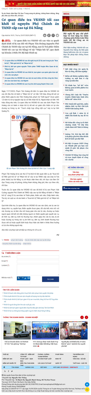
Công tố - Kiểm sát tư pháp (12, 9)
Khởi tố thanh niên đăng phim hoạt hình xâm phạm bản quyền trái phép (28, 293)
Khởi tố (27, 9)
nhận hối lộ (27, 243)
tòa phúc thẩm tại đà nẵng (12, 243)
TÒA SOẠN (15, 367)
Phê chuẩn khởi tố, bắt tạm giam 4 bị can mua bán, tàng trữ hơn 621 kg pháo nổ (31, 300)
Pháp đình (59, 354)
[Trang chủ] (4, 367)
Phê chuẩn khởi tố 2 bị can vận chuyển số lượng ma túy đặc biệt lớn (27, 296)
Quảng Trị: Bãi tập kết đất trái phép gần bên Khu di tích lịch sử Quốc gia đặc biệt (76, 136)
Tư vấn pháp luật (45, 359)
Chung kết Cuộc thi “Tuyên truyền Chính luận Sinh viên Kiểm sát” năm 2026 (76, 97)
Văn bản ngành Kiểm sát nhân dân (76, 180)
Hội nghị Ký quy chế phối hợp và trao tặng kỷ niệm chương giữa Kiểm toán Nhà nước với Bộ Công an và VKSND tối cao (75, 38)
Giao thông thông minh (24, 394)
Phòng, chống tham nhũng (43, 355)
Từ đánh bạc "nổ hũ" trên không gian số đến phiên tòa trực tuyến (76, 87)
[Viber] (53, 35)
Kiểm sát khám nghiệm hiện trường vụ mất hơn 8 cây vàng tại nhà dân (76, 78)
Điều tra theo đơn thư (27, 363)
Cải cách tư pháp (44, 363)
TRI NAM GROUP (8, 394)
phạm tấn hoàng (17, 240)
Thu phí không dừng (41, 394)
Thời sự (5, 354)
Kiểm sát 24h (7, 359)
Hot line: (65, 367)
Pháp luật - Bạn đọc (26, 359)
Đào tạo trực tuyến (56, 394)
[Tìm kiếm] (85, 367)
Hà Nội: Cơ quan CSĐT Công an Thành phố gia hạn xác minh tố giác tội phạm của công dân (76, 146)
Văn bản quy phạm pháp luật (75, 173)
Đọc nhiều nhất (71, 65)
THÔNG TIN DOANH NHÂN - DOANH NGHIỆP (20, 317)
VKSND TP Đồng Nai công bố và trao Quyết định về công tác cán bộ (76, 157)
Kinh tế (58, 359)
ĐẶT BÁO (44, 367)
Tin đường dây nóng (78, 355)
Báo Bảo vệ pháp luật (72, 188)
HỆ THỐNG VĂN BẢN (76, 168)
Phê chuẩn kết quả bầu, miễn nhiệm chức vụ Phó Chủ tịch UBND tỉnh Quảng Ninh (76, 106)
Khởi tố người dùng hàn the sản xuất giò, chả (19, 305)
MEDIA (66, 14)
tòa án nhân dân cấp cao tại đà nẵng (37, 240)
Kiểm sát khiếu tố (9, 363)
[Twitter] (57, 35)
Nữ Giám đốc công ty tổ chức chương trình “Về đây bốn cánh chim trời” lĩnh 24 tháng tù (76, 126)
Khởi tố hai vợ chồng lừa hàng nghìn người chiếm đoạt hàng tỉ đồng (27, 311)
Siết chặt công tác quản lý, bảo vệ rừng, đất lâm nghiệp (76, 70)
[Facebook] (49, 35)
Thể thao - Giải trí (80, 363)
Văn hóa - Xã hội (79, 359)
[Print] (44, 35)
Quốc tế (58, 363)
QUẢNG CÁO (29, 367)
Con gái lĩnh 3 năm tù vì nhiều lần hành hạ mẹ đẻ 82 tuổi (76, 115)
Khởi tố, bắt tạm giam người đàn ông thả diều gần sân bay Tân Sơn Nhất (29, 308)
